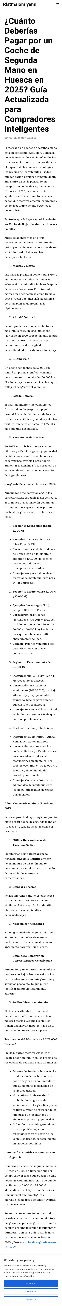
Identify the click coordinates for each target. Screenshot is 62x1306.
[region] (31, 1280)
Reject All (31, 1299)
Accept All (31, 1283)
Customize (31, 1291)
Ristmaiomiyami (19, 4)
